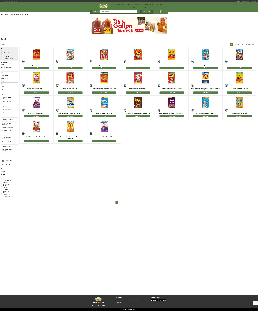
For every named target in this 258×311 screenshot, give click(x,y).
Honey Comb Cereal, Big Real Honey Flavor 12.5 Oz (70, 113)
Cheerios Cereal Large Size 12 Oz (239, 88)
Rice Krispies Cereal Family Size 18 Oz (205, 113)
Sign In (238, 1)
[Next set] (144, 202)
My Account (119, 297)
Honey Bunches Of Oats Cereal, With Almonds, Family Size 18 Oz (205, 89)
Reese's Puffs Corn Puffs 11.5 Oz (137, 65)
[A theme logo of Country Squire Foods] (103, 6)
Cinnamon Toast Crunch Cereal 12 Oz (70, 65)
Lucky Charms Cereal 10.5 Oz (104, 65)
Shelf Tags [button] (3, 174)
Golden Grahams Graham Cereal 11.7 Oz (36, 88)
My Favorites (253, 1)
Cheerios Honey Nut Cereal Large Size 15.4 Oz (104, 88)
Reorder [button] (148, 11)
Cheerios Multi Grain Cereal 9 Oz (36, 113)
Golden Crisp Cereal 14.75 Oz (239, 113)
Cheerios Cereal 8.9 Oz (172, 65)
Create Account (245, 1)
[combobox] (96, 11)
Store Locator (119, 300)
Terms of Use (136, 302)
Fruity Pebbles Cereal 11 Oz (70, 88)
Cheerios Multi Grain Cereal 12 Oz (104, 137)
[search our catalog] (138, 11)
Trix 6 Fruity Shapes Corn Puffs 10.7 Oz (138, 88)
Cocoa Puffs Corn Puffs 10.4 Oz (239, 65)
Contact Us (118, 302)
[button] (12, 1)
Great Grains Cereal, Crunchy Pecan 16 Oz (36, 137)
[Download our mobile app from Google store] (162, 300)
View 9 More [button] (9, 198)
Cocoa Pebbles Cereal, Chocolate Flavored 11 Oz (138, 113)
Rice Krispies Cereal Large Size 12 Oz (104, 113)
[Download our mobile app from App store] (154, 300)
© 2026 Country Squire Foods (129, 309)
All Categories (4, 62)
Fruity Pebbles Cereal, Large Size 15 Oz (172, 88)
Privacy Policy (136, 299)
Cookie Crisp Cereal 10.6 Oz (206, 65)
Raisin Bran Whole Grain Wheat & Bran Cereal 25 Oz (172, 113)
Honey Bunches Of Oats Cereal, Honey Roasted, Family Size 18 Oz (70, 137)
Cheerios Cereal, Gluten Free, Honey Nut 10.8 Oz (36, 65)
